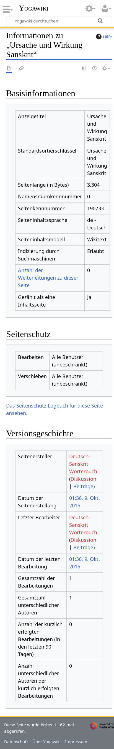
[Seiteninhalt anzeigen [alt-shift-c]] (9, 68)
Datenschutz (16, 741)
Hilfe (107, 36)
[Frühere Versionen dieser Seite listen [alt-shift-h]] (95, 68)
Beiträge (83, 486)
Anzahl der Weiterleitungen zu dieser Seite (48, 278)
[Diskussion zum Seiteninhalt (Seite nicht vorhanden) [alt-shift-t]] (22, 68)
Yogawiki (33, 8)
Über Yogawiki (46, 741)
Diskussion (83, 478)
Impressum (76, 741)
